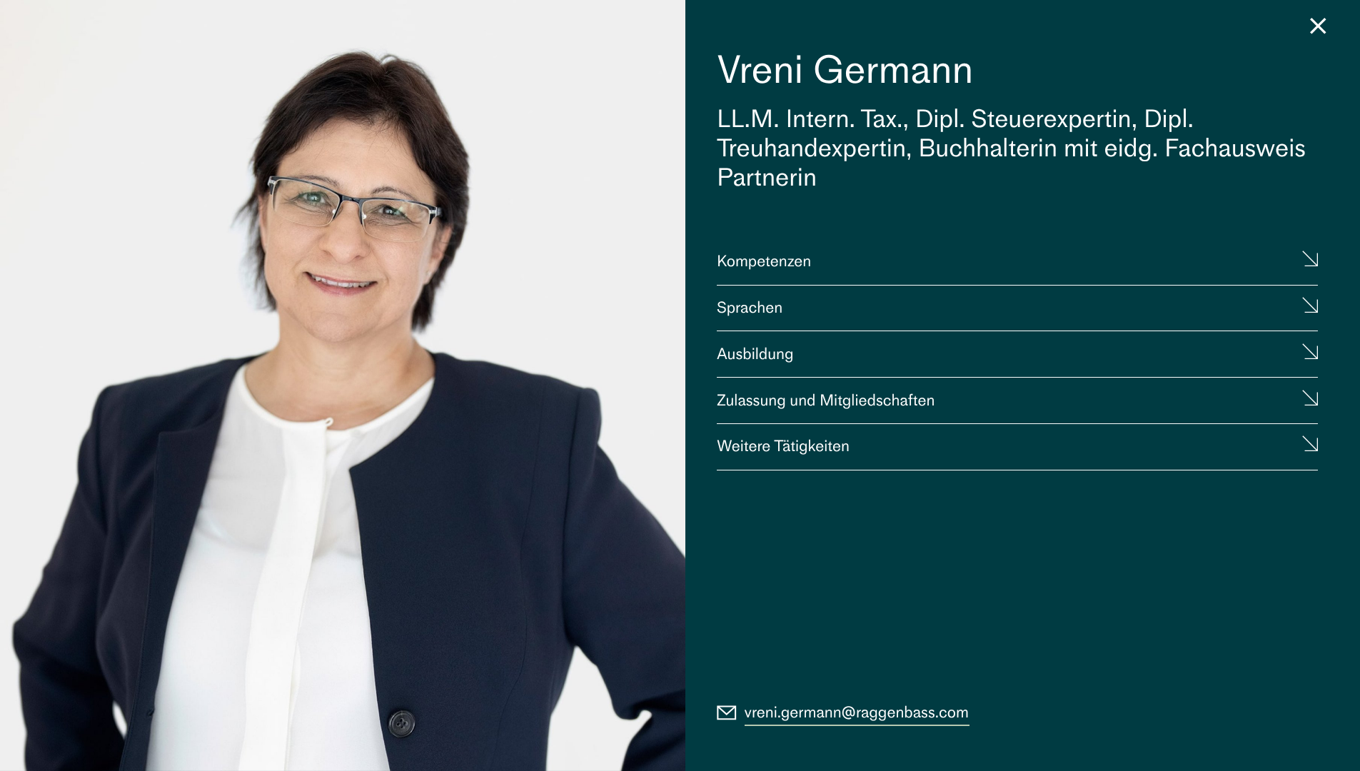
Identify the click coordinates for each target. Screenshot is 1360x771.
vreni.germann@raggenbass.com (857, 712)
